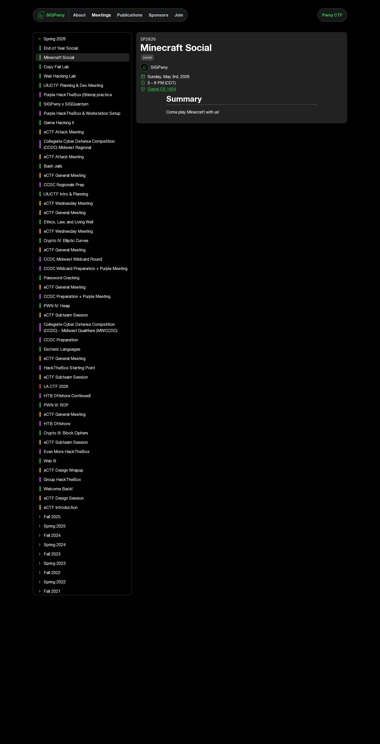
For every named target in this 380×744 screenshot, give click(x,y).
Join (178, 14)
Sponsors (158, 14)
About (79, 14)
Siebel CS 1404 (162, 89)
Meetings (101, 14)
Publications (129, 14)
